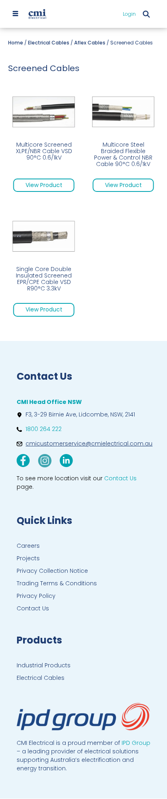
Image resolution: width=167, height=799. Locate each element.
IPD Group (136, 743)
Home (15, 42)
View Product (44, 185)
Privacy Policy (36, 596)
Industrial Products (44, 665)
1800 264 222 (44, 429)
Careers (28, 546)
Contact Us (33, 608)
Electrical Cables (48, 42)
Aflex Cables (89, 42)
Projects (28, 558)
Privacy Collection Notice (52, 571)
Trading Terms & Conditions (57, 583)
